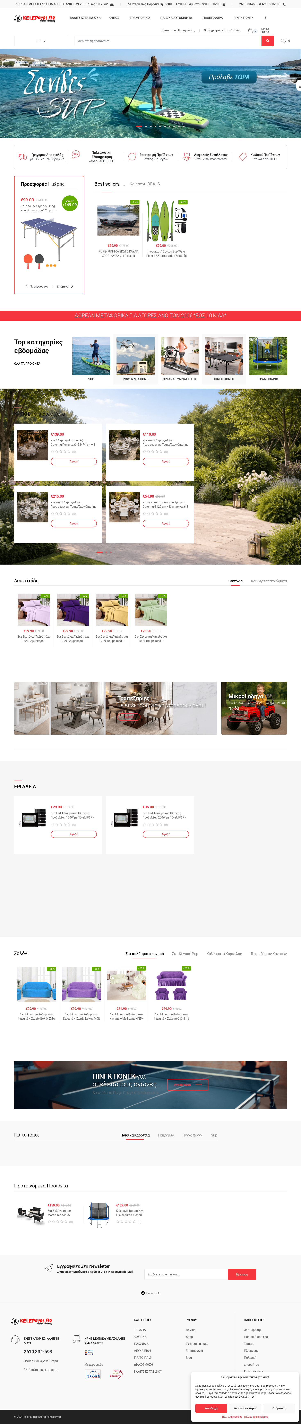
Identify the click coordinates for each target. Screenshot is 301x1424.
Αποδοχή (211, 1408)
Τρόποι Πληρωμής (251, 1347)
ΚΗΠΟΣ (114, 18)
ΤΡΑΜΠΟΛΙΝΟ (140, 18)
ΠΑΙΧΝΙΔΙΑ (141, 1344)
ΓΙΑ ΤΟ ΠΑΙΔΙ (143, 1358)
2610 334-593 (38, 1351)
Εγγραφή (242, 1274)
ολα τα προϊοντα (27, 363)
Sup (214, 1135)
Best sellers (106, 184)
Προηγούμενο (39, 286)
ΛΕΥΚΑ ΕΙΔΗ (142, 1351)
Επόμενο (63, 286)
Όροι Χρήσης (252, 1330)
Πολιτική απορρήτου (256, 1416)
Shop (189, 1337)
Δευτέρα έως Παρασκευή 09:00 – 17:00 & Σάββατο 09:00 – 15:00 (174, 4)
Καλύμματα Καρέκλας (224, 954)
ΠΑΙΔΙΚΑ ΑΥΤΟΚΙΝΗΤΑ (176, 18)
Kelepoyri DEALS (145, 184)
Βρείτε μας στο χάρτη (43, 1370)
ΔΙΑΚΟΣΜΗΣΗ (143, 1364)
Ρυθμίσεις (279, 1408)
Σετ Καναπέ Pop (185, 954)
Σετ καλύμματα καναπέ (145, 954)
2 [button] (106, 552)
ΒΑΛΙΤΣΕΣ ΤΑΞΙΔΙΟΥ (84, 18)
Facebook (153, 1293)
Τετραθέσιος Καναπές (268, 954)
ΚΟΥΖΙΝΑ (140, 1337)
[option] (49, 234)
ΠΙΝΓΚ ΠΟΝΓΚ (243, 18)
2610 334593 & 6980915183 (260, 4)
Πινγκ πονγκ (192, 1135)
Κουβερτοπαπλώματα (269, 581)
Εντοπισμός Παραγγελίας (178, 30)
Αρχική (191, 1330)
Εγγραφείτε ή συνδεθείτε (224, 30)
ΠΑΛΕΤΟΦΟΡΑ (213, 18)
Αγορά (74, 461)
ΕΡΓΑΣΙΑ (140, 1330)
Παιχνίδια (166, 1135)
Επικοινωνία (194, 1351)
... (264, 17)
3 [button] (111, 552)
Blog (189, 1358)
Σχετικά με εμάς (197, 1344)
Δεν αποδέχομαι (245, 1408)
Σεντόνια (235, 581)
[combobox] (168, 41)
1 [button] (99, 552)
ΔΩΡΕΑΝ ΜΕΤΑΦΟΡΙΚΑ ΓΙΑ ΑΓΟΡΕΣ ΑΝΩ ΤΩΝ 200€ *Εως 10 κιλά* (61, 4)
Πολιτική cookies (232, 1416)
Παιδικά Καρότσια (135, 1135)
